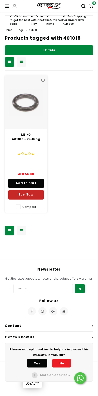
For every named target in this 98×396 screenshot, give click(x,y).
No (61, 363)
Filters (50, 50)
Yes (37, 363)
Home (8, 30)
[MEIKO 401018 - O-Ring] (26, 102)
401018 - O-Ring (26, 139)
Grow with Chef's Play (38, 20)
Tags (21, 30)
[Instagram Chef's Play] (42, 311)
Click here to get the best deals (20, 20)
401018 (33, 30)
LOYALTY (32, 383)
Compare (29, 207)
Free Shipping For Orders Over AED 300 (74, 20)
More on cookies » (55, 375)
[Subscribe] (80, 288)
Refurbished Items (54, 22)
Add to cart (26, 183)
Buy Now (26, 194)
